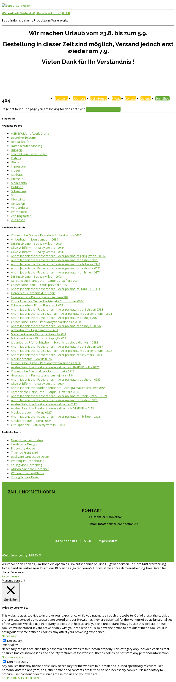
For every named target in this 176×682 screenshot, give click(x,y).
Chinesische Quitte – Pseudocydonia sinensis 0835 (46, 235)
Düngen (16, 150)
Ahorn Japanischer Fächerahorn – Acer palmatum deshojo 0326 (54, 260)
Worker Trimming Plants (27, 473)
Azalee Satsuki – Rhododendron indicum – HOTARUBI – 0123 (52, 408)
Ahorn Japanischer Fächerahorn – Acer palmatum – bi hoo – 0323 (55, 416)
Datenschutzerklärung (26, 146)
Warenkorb (19, 212)
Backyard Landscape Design (30, 457)
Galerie (145, 98)
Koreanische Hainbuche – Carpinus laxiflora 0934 (45, 281)
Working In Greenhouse (27, 461)
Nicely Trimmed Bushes (27, 440)
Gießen (16, 162)
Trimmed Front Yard (24, 452)
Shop (14, 195)
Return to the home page (103, 109)
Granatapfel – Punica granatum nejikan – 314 (42, 375)
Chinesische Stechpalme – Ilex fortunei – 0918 (42, 371)
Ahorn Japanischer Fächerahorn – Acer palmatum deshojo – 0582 (56, 268)
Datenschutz (66, 541)
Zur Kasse (18, 220)
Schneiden (18, 191)
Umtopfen (18, 203)
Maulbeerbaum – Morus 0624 (31, 421)
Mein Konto (19, 183)
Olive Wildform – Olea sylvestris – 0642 (37, 252)
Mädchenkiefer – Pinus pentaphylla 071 (38, 334)
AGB (87, 541)
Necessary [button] (9, 636)
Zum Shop (162, 98)
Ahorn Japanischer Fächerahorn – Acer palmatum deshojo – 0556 (56, 326)
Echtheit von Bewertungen (29, 154)
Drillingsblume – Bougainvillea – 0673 (36, 276)
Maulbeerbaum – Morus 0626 (31, 359)
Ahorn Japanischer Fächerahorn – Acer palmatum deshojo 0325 (54, 400)
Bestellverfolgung (23, 137)
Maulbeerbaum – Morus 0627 (31, 412)
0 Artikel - (21, 13)
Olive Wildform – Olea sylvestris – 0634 (37, 384)
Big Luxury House (23, 448)
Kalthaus (17, 175)
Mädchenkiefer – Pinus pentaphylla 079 (38, 338)
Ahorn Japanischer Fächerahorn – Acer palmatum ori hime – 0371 (55, 272)
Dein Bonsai (98, 98)
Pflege (116, 98)
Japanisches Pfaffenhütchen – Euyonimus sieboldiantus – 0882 (54, 342)
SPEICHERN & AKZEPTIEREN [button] (20, 678)
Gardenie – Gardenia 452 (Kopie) (33, 293)
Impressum (19, 166)
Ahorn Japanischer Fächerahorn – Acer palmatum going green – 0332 (58, 256)
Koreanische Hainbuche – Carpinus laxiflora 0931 (45, 392)
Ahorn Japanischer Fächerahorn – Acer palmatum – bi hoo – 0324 (55, 264)
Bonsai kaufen (21, 142)
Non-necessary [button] (12, 657)
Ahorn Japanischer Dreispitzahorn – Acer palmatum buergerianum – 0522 (61, 351)
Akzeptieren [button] (10, 576)
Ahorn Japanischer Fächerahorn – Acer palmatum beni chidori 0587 (57, 346)
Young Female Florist (25, 477)
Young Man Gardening (26, 465)
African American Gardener (30, 469)
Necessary (14, 641)
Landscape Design (24, 444)
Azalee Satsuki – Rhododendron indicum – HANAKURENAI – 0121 (55, 367)
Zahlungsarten (21, 216)
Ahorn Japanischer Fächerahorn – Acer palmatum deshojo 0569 (54, 318)
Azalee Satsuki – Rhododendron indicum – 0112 (44, 404)
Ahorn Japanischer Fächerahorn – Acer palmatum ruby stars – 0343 (57, 355)
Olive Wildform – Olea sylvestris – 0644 (37, 248)
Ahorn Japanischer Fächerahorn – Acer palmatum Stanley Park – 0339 (59, 396)
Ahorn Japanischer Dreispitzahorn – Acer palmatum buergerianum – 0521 (61, 313)
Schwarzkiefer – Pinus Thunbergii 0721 (38, 305)
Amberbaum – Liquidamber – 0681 (34, 330)
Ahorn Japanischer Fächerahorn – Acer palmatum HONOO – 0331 (55, 289)
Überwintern (19, 199)
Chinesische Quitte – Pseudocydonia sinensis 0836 (46, 363)
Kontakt (130, 98)
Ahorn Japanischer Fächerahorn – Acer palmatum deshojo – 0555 (56, 379)
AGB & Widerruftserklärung (30, 133)
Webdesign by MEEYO (21, 555)
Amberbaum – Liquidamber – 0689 (34, 239)
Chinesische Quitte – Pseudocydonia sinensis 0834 (46, 322)
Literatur (17, 179)
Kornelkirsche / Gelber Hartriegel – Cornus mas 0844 (47, 301)
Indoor (15, 170)
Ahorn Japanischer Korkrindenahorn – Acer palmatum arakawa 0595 (58, 388)
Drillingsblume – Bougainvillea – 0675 (36, 243)
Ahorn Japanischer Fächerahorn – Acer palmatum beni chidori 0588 (57, 309)
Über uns (79, 98)
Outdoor (17, 187)
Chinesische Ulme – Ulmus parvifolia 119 (39, 285)
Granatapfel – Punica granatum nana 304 (39, 297)
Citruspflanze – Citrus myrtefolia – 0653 (38, 425)
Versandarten (20, 208)
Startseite (61, 98)
